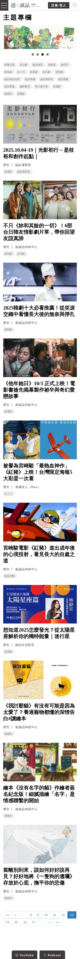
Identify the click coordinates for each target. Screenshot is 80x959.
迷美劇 (34, 72)
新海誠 (8, 72)
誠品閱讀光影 (12, 79)
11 (54, 915)
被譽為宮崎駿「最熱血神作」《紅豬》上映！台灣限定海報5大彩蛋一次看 (37, 472)
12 (63, 915)
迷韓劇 (59, 72)
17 (33, 922)
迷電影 (21, 93)
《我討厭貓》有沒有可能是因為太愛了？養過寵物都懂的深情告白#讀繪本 (39, 712)
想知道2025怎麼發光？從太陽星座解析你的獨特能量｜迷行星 (39, 633)
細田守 (64, 64)
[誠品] (25, 4)
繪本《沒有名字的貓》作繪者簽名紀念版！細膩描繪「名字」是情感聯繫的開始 (39, 794)
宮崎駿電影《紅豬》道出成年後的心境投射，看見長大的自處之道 (39, 554)
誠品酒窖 (37, 64)
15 (16, 922)
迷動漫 (51, 64)
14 (7, 922)
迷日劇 (46, 72)
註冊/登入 (58, 5)
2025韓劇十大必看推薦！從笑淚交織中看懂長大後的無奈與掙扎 (39, 311)
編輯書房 (25, 86)
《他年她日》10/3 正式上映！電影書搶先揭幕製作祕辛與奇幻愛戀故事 (39, 390)
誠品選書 (9, 86)
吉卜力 (21, 72)
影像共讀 (9, 64)
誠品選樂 (63, 79)
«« (7, 915)
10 (46, 915)
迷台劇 (23, 64)
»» (58, 922)
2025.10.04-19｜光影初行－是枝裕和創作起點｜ (38, 153)
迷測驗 (57, 86)
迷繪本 (8, 93)
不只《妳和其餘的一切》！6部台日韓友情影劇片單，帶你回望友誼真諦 (39, 232)
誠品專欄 (30, 79)
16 (25, 922)
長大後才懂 (41, 86)
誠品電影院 (46, 79)
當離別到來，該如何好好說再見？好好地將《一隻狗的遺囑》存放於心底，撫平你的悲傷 (39, 876)
